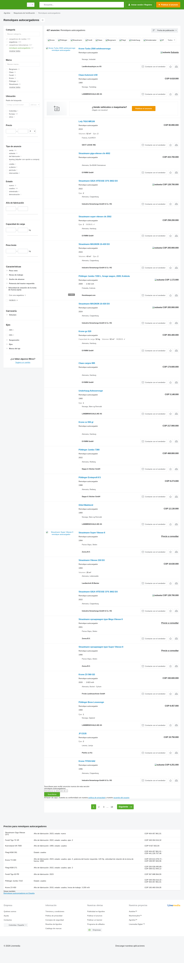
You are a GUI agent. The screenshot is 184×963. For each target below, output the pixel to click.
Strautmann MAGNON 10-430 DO (94, 244)
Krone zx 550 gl (86, 422)
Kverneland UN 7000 (13, 846)
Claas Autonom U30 (88, 75)
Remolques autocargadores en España (19, 893)
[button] (170, 66)
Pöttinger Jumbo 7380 (89, 450)
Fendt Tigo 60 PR (12, 874)
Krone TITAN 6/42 (87, 761)
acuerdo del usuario (121, 798)
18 (112, 807)
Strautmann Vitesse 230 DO (92, 560)
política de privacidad (96, 798)
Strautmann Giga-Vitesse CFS (15, 834)
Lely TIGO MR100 (87, 121)
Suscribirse (52, 794)
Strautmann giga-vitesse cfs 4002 (94, 153)
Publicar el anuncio (143, 109)
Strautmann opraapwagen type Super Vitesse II (101, 647)
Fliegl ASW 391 (11, 852)
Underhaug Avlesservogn (91, 391)
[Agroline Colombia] (14, 5)
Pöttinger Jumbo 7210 (14, 881)
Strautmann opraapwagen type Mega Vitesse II (101, 619)
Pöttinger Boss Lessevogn (91, 702)
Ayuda (6, 916)
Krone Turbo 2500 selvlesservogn (95, 49)
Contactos (8, 920)
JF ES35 (82, 733)
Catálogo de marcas (53, 928)
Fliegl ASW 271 (11, 868)
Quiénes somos (10, 911)
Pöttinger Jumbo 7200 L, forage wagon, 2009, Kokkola (104, 276)
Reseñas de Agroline (53, 924)
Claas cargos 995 (87, 363)
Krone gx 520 (85, 331)
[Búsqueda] (41, 4)
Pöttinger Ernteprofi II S (90, 477)
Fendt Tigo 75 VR (12, 840)
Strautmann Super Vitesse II (92, 533)
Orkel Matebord (86, 505)
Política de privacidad (53, 916)
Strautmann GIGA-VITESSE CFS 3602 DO (98, 181)
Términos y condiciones (54, 911)
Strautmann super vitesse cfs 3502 (95, 217)
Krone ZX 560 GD (87, 674)
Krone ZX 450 (10, 887)
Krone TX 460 (10, 860)
